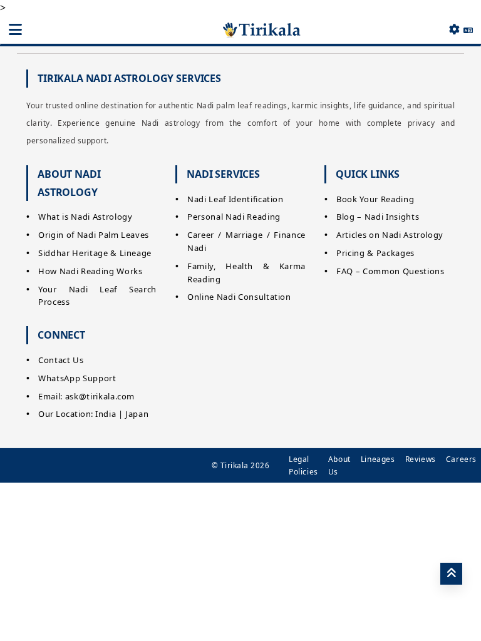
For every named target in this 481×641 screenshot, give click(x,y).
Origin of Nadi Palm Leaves (93, 234)
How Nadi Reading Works (90, 271)
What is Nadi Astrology (85, 216)
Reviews (420, 459)
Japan (136, 413)
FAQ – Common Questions (390, 271)
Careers (461, 459)
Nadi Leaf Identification (235, 199)
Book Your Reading (375, 199)
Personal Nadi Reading (234, 216)
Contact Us (61, 360)
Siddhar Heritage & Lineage (95, 253)
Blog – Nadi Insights (377, 216)
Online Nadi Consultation (239, 296)
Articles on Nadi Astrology (389, 234)
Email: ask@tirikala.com (86, 396)
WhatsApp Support (77, 378)
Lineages (378, 459)
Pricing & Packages (375, 253)
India (105, 413)
